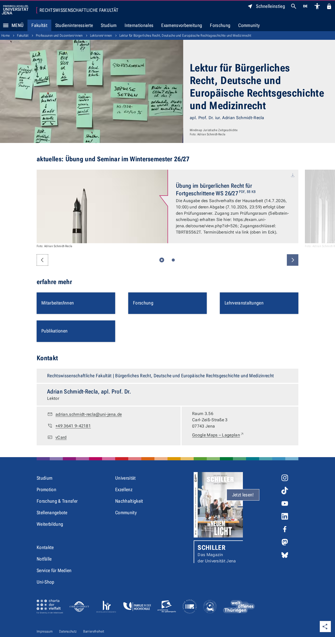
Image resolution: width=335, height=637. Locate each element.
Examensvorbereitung (181, 25)
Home (5, 35)
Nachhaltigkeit (129, 501)
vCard (61, 437)
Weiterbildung (50, 524)
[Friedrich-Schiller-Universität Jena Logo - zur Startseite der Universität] (15, 9)
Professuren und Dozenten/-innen (59, 35)
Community (249, 25)
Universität (125, 478)
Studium (108, 25)
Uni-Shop (45, 582)
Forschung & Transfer (57, 501)
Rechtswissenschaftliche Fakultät (79, 10)
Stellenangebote (52, 512)
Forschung (220, 25)
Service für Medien (54, 570)
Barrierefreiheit (93, 631)
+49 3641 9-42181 (73, 425)
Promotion (46, 489)
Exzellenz (123, 489)
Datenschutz (68, 631)
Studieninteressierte (74, 25)
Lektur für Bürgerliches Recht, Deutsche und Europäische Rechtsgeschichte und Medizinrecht (185, 35)
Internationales (139, 25)
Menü (18, 25)
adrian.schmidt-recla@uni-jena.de (88, 414)
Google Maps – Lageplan (218, 434)
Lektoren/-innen (101, 35)
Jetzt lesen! (243, 494)
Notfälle (44, 559)
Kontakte (45, 547)
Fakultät (39, 25)
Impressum (45, 631)
